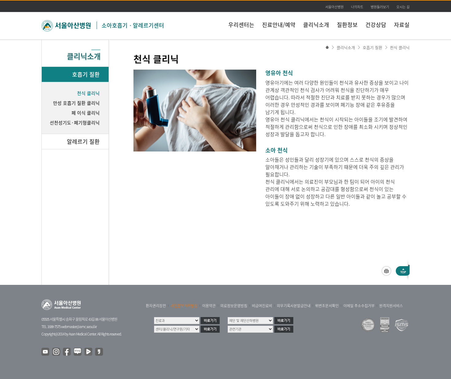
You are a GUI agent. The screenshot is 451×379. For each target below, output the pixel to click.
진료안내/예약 (278, 25)
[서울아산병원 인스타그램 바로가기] (56, 352)
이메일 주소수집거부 (359, 305)
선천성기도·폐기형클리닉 (75, 122)
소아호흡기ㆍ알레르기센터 (133, 25)
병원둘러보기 (380, 7)
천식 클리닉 (400, 47)
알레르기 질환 (83, 141)
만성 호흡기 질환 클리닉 (76, 103)
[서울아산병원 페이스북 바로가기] (67, 352)
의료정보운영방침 (233, 305)
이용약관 (209, 305)
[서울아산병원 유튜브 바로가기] (45, 352)
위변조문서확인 (327, 305)
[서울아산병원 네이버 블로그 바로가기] (78, 352)
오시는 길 (403, 7)
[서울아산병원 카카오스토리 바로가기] (99, 352)
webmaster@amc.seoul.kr (79, 326)
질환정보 (347, 25)
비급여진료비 (262, 305)
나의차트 (357, 7)
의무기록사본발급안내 (293, 305)
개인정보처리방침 (184, 305)
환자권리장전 (156, 305)
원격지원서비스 (391, 305)
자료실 (402, 25)
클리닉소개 (316, 25)
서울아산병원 (334, 7)
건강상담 (375, 25)
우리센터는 (241, 25)
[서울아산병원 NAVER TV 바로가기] (88, 352)
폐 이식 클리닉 (85, 112)
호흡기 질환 (372, 47)
